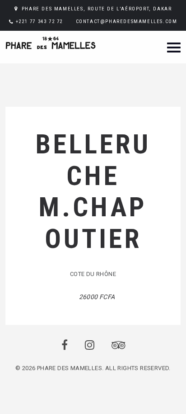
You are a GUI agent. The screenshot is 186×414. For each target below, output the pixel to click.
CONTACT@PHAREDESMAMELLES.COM (126, 21)
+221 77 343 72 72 (39, 21)
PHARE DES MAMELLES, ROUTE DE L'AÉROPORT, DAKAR (97, 9)
